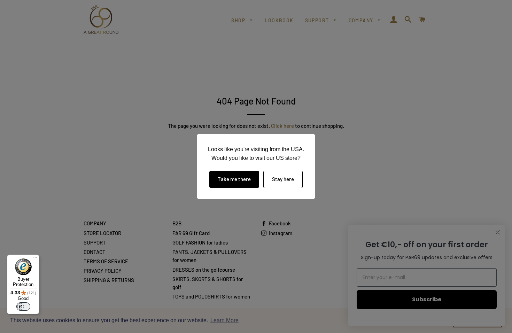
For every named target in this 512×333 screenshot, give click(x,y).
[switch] (23, 306)
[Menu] (35, 259)
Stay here (283, 179)
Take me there (234, 179)
